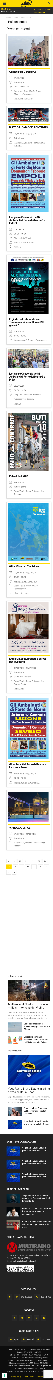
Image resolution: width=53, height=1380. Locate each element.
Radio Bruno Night (8, 11)
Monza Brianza (20, 782)
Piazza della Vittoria (23, 238)
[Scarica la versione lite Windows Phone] (38, 1339)
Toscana (17, 145)
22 (33, 861)
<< (8, 861)
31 (46, 867)
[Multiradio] (29, 1252)
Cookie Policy (29, 1377)
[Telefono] (37, 1297)
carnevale (18, 98)
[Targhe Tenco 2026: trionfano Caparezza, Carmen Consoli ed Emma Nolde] (13, 1199)
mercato (17, 247)
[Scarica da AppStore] (11, 1339)
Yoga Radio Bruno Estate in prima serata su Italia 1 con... (29, 1090)
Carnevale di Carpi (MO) (22, 71)
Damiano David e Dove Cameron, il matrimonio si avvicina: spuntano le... (36, 1211)
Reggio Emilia (20, 684)
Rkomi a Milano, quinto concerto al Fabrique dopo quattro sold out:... (36, 1224)
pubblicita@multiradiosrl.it (24, 1261)
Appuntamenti (20, 340)
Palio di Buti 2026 (18, 476)
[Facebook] (14, 1318)
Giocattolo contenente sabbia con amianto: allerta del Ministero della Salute (36, 1039)
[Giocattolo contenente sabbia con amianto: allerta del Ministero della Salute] (15, 1040)
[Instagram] (21, 1318)
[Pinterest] (29, 1318)
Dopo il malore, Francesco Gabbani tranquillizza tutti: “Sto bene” (35, 1111)
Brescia (31, 340)
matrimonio (19, 688)
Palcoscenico (28, 94)
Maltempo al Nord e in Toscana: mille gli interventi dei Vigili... (28, 1006)
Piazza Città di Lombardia (25, 581)
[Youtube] (43, 1318)
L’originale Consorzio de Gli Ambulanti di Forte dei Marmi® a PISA (27, 376)
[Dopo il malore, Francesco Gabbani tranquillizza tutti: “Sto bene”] (15, 1111)
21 (26, 861)
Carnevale (18, 91)
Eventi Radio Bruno (32, 91)
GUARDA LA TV (42, 12)
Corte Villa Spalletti (22, 676)
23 (39, 861)
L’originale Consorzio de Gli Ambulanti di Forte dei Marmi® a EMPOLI (27, 220)
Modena (17, 94)
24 (45, 861)
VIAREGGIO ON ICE (19, 827)
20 (20, 861)
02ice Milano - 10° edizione (24, 566)
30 (40, 867)
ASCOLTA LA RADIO (43, 10)
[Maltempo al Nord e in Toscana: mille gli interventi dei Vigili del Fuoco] (29, 990)
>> (14, 872)
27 (21, 867)
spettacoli (28, 98)
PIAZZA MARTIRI (21, 87)
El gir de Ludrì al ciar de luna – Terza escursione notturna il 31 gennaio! (26, 322)
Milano (35, 586)
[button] (49, 3)
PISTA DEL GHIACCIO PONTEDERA (29, 127)
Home (8, 17)
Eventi (16, 17)
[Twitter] (36, 1318)
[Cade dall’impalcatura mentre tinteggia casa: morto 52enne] (15, 1027)
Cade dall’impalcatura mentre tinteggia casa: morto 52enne (37, 1026)
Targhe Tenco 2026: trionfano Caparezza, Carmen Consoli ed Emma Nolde (36, 1198)
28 (28, 867)
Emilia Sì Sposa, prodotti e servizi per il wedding (27, 660)
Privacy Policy (16, 1377)
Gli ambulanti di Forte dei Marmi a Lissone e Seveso (27, 766)
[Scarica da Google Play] (23, 1339)
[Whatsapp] (17, 1297)
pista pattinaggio (21, 593)
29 (34, 867)
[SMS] (9, 1297)
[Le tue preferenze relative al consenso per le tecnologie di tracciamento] (4, 1375)
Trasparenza (42, 1377)
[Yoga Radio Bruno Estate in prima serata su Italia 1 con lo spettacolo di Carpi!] (29, 1070)
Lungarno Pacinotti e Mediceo (27, 394)
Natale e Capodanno (23, 142)
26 (15, 867)
